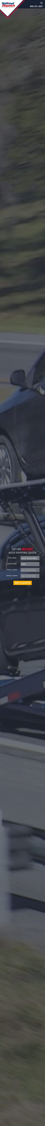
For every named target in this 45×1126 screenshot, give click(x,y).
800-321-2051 (36, 6)
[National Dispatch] (12, 9)
